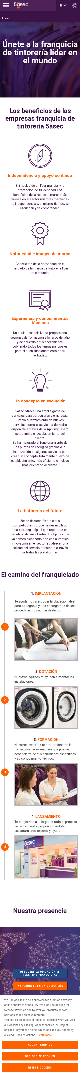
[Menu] (6, 5)
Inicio (5, 18)
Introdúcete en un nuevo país (40, 986)
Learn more (45, 1035)
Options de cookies (40, 1056)
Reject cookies (40, 1067)
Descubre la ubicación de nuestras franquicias (40, 973)
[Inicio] (21, 5)
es (61, 5)
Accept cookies (40, 1044)
